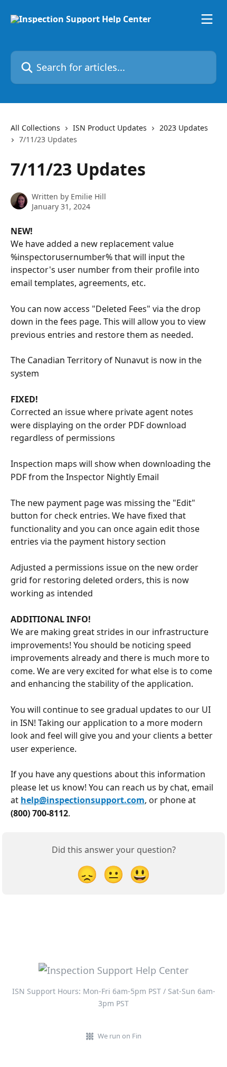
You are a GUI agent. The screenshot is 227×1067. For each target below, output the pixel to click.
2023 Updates (183, 128)
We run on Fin (119, 1036)
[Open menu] (206, 19)
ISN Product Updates (110, 128)
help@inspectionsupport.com (83, 800)
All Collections (35, 128)
